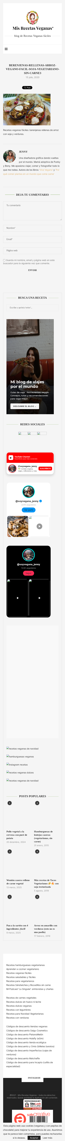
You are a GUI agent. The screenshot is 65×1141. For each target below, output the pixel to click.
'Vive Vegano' (46, 169)
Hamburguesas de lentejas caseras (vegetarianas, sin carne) (43, 836)
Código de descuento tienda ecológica (26, 1042)
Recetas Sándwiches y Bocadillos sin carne (28, 985)
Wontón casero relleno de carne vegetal (18, 882)
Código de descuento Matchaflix (23, 1058)
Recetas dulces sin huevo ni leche (23, 1001)
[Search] (58, 49)
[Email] (47, 49)
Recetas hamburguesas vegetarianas (25, 965)
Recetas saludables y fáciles (20, 977)
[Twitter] (40, 49)
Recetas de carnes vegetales (21, 997)
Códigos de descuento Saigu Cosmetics (26, 1030)
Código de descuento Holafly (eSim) (25, 1038)
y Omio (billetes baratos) (41, 1046)
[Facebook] (37, 49)
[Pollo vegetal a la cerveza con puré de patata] (18, 815)
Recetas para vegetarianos (20, 981)
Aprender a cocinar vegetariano (22, 969)
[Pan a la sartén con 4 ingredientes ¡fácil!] (18, 909)
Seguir (29, 573)
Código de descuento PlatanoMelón (24, 1034)
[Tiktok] (54, 49)
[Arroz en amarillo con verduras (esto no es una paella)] (46, 909)
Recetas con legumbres (18, 1009)
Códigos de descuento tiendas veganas (26, 1026)
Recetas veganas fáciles (18, 973)
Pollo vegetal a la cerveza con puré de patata (16, 834)
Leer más (47, 1138)
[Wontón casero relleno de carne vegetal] (18, 864)
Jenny (23, 151)
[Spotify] (50, 49)
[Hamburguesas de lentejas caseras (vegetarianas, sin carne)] (46, 815)
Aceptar (34, 1137)
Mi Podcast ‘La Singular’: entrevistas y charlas (29, 989)
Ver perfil (28, 510)
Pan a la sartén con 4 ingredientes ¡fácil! (17, 927)
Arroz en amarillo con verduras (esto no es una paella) (45, 928)
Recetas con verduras (17, 1017)
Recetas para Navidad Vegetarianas (25, 1013)
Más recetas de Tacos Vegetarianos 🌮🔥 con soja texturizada (46, 883)
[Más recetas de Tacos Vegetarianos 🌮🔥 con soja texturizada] (46, 864)
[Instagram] (44, 49)
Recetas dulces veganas (19, 1005)
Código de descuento (17, 1046)
